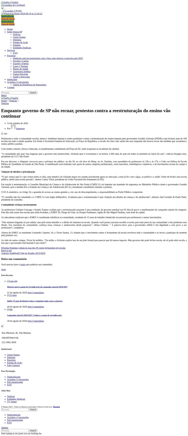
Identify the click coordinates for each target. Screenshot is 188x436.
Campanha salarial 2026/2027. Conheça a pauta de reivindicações (34, 315)
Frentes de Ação (20, 42)
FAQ (15, 53)
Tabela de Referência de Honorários (29, 84)
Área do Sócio (8, 19)
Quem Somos (19, 37)
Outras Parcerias (20, 74)
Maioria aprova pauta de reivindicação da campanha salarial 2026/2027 (37, 287)
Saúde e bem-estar (21, 77)
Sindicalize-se (7, 16)
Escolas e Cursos (21, 61)
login (22, 264)
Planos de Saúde (20, 69)
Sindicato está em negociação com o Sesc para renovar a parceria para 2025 (48, 58)
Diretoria (17, 40)
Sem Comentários (35, 292)
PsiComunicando (15, 382)
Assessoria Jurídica (22, 71)
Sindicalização (13, 377)
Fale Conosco (13, 365)
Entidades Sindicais (22, 47)
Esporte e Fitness (21, 63)
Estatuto (16, 45)
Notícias (17, 34)
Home (4, 101)
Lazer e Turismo (20, 66)
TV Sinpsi (12, 401)
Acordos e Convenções (18, 379)
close (3, 269)
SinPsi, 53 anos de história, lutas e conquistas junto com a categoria (34, 301)
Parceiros (11, 360)
